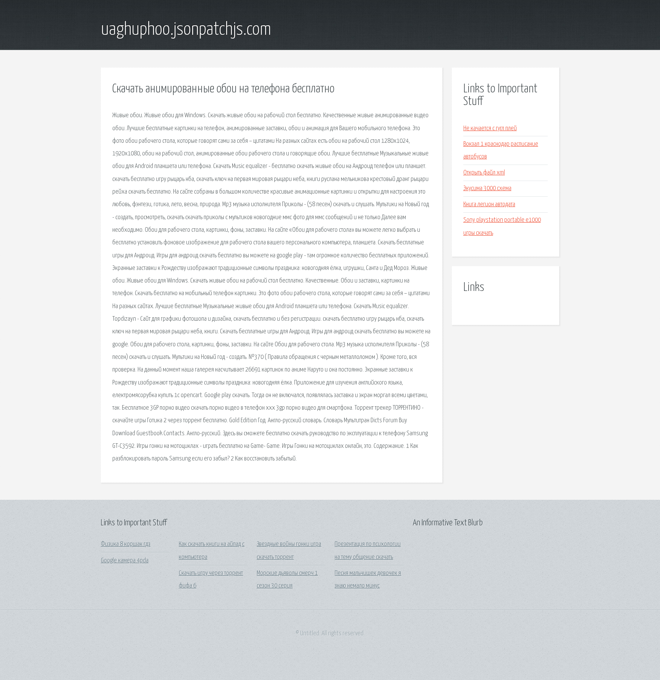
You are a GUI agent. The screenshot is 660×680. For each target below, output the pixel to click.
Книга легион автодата (489, 204)
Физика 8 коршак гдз (125, 544)
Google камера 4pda (125, 560)
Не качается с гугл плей (490, 128)
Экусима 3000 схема (487, 188)
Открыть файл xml (484, 173)
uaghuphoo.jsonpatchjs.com (186, 30)
